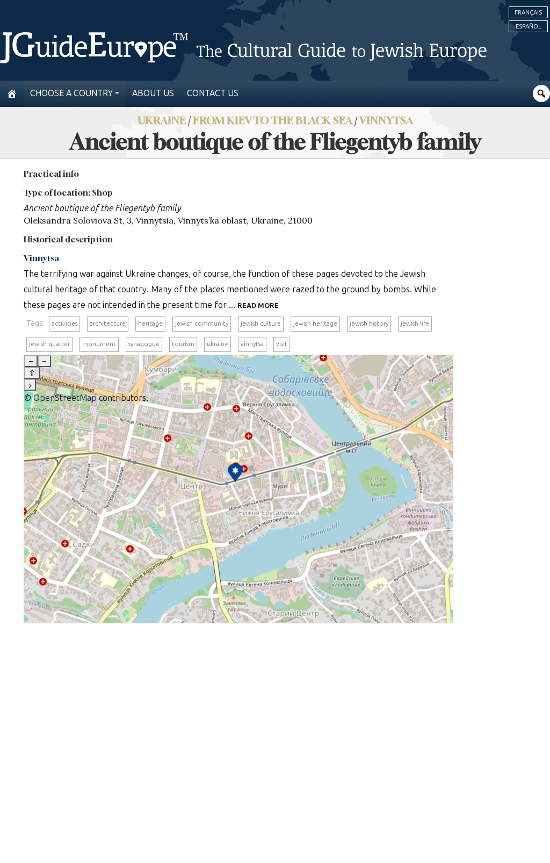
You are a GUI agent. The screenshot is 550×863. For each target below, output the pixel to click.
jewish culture (261, 323)
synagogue (144, 344)
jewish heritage (315, 323)
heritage (150, 323)
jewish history (369, 323)
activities (64, 323)
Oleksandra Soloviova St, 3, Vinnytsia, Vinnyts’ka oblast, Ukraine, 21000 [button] (168, 220)
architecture (108, 323)
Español (528, 26)
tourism (183, 344)
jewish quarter (49, 344)
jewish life (415, 323)
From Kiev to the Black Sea (272, 120)
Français (528, 12)
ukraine (217, 344)
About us (153, 93)
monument (99, 344)
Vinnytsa (386, 120)
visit (281, 344)
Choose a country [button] (71, 93)
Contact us (212, 93)
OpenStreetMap (65, 398)
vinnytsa (252, 344)
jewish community (201, 323)
